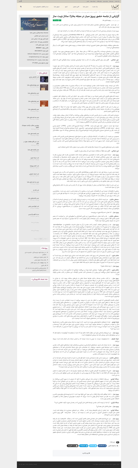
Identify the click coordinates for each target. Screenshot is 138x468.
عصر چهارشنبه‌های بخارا (33, 85)
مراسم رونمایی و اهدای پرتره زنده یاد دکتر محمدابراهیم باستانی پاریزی (35, 269)
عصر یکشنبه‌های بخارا (33, 109)
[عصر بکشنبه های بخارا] (44, 136)
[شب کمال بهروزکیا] (44, 168)
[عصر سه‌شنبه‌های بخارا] (44, 95)
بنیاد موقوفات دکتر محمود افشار (38, 263)
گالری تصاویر (76, 7)
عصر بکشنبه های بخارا (33, 134)
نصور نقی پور (22, 464)
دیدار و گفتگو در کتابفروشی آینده (40, 7)
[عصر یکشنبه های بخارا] (44, 152)
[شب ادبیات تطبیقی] (44, 176)
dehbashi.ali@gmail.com (34, 54)
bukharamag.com (32, 60)
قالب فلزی (43, 265)
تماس (88, 1)
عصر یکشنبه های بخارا (33, 150)
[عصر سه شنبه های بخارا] (44, 120)
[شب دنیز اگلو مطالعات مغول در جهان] (44, 144)
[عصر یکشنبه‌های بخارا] (44, 112)
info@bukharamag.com (35, 57)
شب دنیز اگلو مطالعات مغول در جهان (31, 142)
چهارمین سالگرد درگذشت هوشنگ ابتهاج (30, 126)
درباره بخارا (111, 1)
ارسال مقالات (99, 1)
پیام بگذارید (85, 453)
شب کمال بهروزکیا (34, 166)
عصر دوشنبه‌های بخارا (33, 101)
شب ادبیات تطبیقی (34, 174)
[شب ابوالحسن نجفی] (44, 209)
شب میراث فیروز (35, 158)
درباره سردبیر (105, 1)
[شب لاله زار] (44, 192)
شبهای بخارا (56, 7)
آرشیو (66, 7)
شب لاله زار (36, 190)
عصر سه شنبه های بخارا (33, 117)
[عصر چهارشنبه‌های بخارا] (44, 87)
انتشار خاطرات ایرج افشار (40, 257)
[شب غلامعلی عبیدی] (44, 79)
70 (60, 20)
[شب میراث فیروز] (44, 160)
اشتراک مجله (92, 1)
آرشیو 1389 (55, 20)
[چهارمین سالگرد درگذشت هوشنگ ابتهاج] (44, 128)
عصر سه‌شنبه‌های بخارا (33, 93)
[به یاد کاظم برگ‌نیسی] (44, 217)
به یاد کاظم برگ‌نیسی (33, 214)
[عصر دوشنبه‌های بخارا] (44, 104)
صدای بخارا (85, 7)
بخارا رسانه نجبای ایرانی (40, 260)
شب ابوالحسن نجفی (33, 206)
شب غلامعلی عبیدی (34, 77)
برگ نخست (117, 1)
